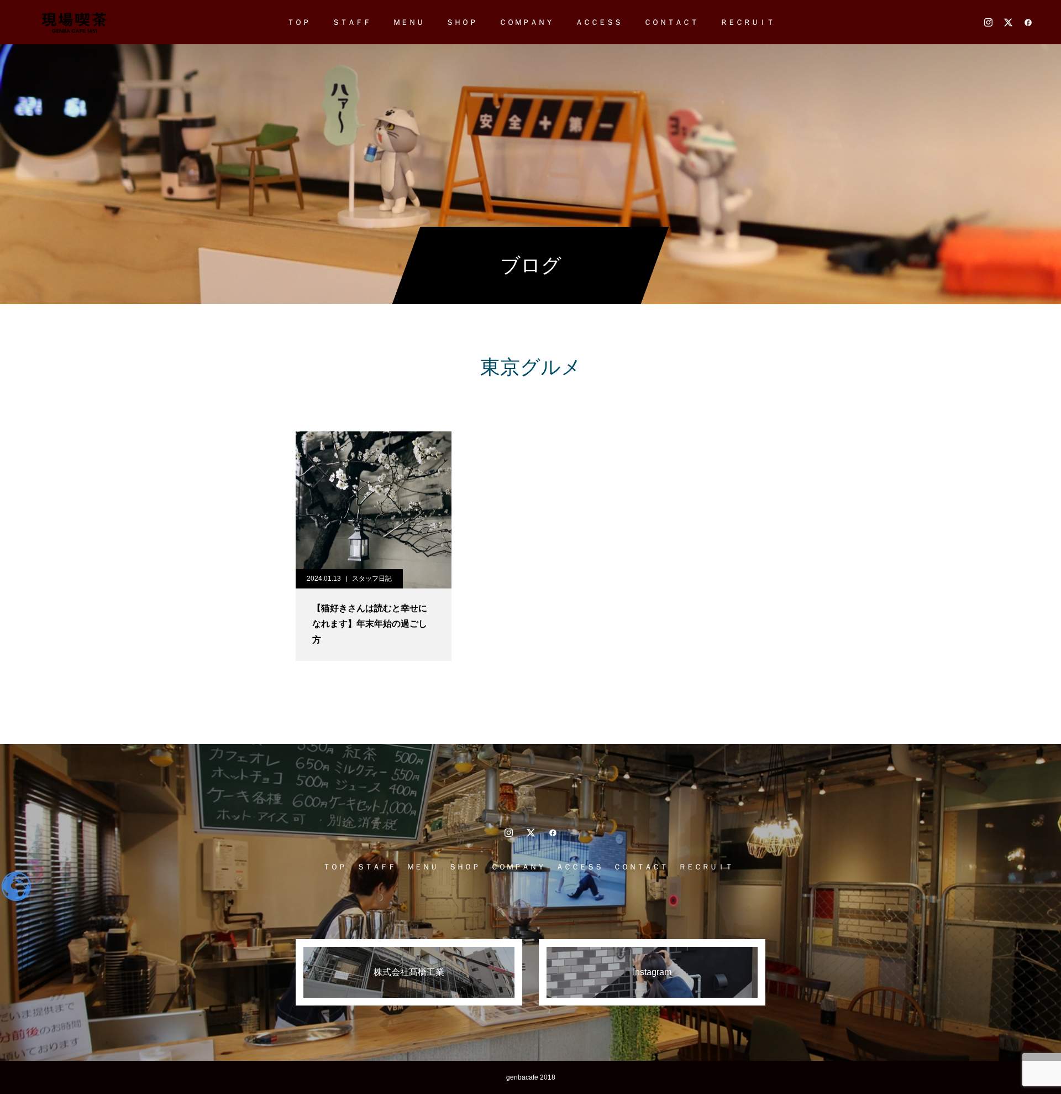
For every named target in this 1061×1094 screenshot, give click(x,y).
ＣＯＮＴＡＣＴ (671, 22)
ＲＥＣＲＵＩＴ (747, 22)
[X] (1007, 22)
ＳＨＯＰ (461, 22)
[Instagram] (988, 22)
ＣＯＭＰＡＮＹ (526, 22)
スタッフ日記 (372, 578)
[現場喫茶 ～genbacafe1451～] (74, 22)
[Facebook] (1027, 22)
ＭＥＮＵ (408, 22)
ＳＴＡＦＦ (351, 22)
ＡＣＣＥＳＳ (598, 22)
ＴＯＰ (298, 22)
